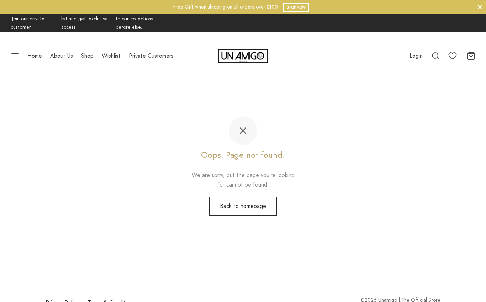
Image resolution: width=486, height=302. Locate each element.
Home (34, 56)
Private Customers (151, 56)
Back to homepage (243, 206)
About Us (61, 56)
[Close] (479, 7)
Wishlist (111, 56)
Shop (87, 56)
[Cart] (471, 56)
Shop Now (296, 7)
